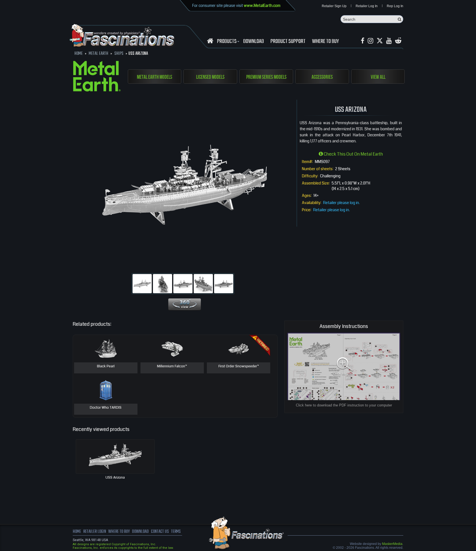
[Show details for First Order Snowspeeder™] (238, 348)
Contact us (160, 531)
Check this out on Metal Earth (353, 154)
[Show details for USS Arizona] (115, 456)
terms (176, 531)
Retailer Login (94, 531)
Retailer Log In (367, 6)
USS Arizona (115, 477)
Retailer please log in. (341, 202)
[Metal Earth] (97, 77)
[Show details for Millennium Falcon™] (172, 348)
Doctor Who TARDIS (105, 408)
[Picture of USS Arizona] (142, 283)
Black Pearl (106, 366)
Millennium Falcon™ (172, 366)
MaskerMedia (392, 544)
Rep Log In (395, 6)
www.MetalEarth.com (262, 5)
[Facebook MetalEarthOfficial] (362, 41)
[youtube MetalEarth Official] (389, 41)
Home (77, 531)
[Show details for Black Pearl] (105, 348)
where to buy (119, 531)
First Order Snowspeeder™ (238, 366)
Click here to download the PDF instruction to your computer (344, 405)
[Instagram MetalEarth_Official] (370, 41)
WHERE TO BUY (325, 41)
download (253, 41)
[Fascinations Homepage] (210, 40)
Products (227, 41)
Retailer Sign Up (334, 6)
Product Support (288, 41)
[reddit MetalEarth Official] (398, 41)
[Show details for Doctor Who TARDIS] (105, 390)
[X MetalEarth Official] (379, 41)
